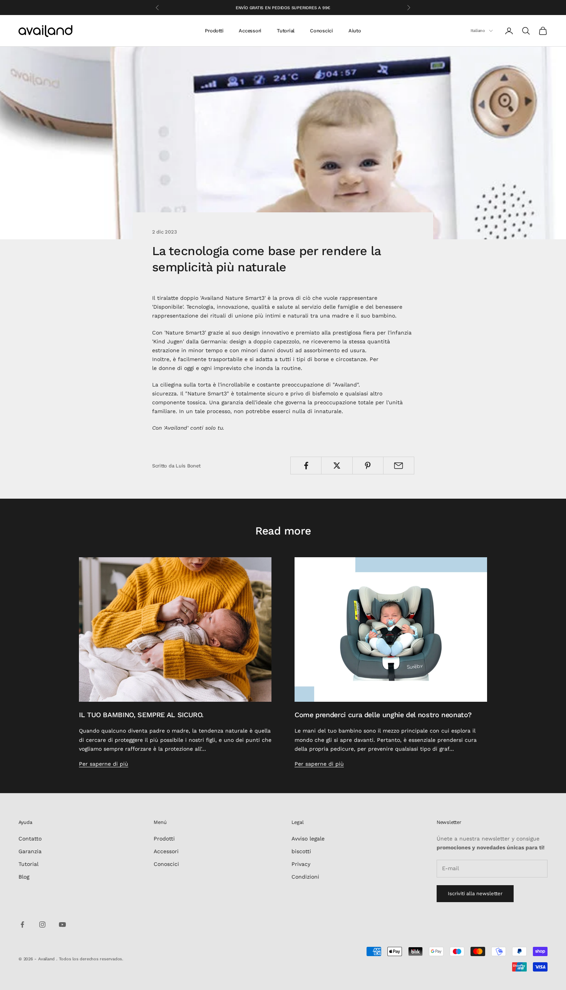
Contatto (30, 838)
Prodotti (214, 31)
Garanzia (30, 851)
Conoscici (321, 31)
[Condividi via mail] (398, 465)
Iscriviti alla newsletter (475, 893)
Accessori (250, 31)
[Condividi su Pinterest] (368, 465)
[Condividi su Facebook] (306, 465)
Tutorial (286, 31)
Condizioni (305, 877)
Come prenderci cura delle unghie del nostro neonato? (383, 715)
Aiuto (354, 31)
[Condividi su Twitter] (337, 465)
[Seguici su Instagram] (42, 924)
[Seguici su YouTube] (62, 924)
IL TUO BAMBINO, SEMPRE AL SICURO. (141, 715)
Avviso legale (308, 838)
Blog (23, 877)
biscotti (301, 851)
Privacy (300, 864)
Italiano (478, 30)
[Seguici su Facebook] (22, 924)
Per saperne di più (103, 764)
